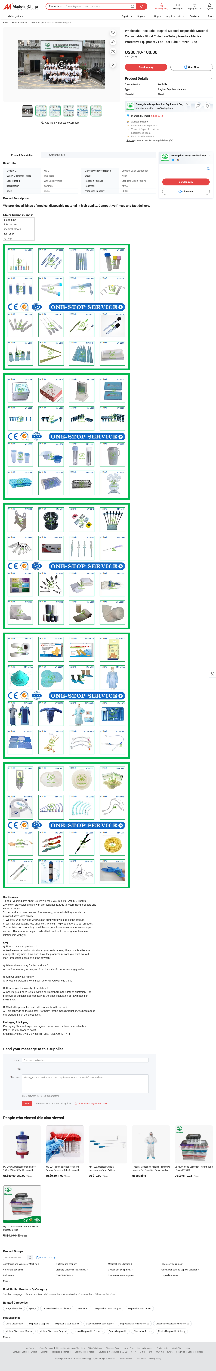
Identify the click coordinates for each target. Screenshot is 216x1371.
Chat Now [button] (193, 67)
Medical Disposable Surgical (53, 1331)
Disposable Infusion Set (139, 1308)
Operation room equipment (121, 1275)
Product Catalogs (48, 1257)
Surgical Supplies (14, 1308)
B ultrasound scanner (66, 1263)
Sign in (209, 8)
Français (67, 1351)
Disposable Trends (142, 1331)
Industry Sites (128, 1348)
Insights (188, 1348)
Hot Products (30, 1348)
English (34, 1351)
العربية (124, 1351)
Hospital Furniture (169, 1275)
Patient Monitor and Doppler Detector (178, 1269)
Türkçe (170, 1351)
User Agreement (126, 1358)
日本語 (142, 1351)
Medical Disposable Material (19, 1331)
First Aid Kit (83, 1308)
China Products (46, 1348)
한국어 (133, 1351)
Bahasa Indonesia (195, 1351)
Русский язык (80, 1351)
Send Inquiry (146, 67)
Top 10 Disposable (118, 1331)
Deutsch (102, 1351)
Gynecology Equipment (119, 1269)
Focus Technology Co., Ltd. (87, 1358)
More (6, 1336)
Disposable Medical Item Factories (172, 1323)
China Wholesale (95, 1348)
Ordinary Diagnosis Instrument (71, 1269)
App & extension (174, 16)
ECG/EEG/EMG (63, 1275)
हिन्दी (150, 1351)
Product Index (163, 1348)
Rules (210, 16)
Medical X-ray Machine (119, 1263)
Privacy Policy (155, 1358)
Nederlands (114, 1351)
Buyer (140, 16)
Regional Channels (145, 1348)
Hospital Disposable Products (88, 1331)
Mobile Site (176, 1348)
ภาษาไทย (160, 1351)
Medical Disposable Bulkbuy (171, 1331)
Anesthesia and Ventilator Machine (20, 1263)
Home (5, 22)
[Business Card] (208, 168)
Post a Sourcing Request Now (91, 1103)
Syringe (32, 1308)
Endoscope (8, 1275)
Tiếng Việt (180, 1351)
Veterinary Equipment (13, 1269)
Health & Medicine (19, 22)
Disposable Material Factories (134, 1323)
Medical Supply (37, 22)
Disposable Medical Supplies (59, 22)
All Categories (14, 16)
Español (44, 1351)
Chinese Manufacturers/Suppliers (70, 1348)
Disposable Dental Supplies (108, 1308)
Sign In (130, 140)
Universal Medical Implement (57, 1308)
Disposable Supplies (39, 1323)
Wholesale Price (112, 1348)
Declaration (141, 1358)
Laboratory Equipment (171, 1263)
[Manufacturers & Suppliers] (20, 6)
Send (27, 1103)
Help (156, 16)
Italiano (92, 1351)
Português (55, 1351)
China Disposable (14, 1323)
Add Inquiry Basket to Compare (62, 122)
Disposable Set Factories (67, 1323)
